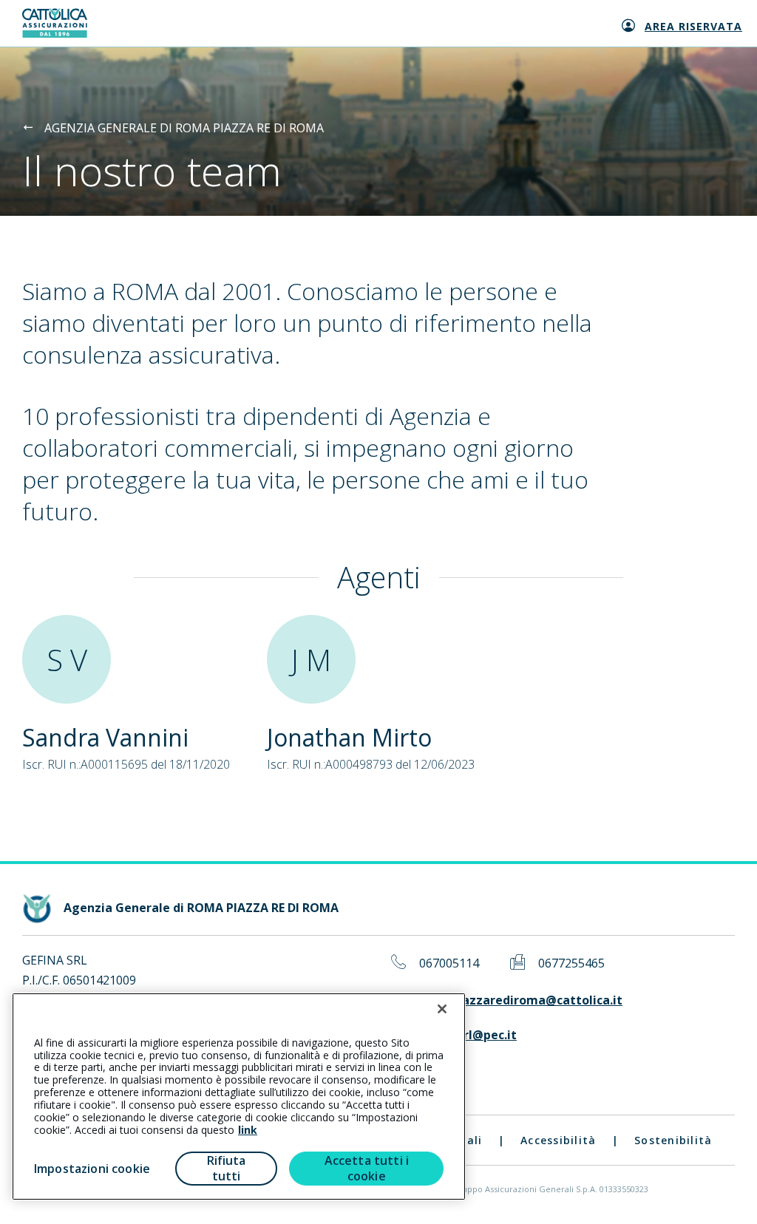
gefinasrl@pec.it (468, 1035)
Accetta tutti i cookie (367, 1168)
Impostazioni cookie (92, 1168)
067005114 (449, 963)
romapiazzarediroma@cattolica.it (520, 1000)
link (247, 1130)
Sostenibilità (673, 1140)
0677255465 (571, 963)
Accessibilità (558, 1140)
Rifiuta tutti (226, 1168)
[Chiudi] (442, 1009)
